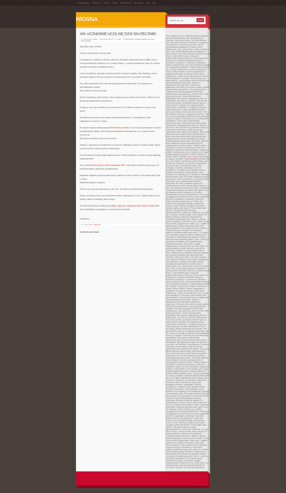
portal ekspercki (192, 159)
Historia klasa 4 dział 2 (119, 128)
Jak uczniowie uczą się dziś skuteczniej (118, 34)
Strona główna (83, 3)
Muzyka (97, 224)
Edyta (115, 3)
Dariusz (107, 3)
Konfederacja (125, 3)
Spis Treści (138, 3)
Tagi (147, 3)
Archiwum (96, 3)
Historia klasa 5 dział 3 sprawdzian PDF (108, 165)
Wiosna (87, 19)
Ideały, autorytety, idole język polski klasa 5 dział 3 (133, 206)
